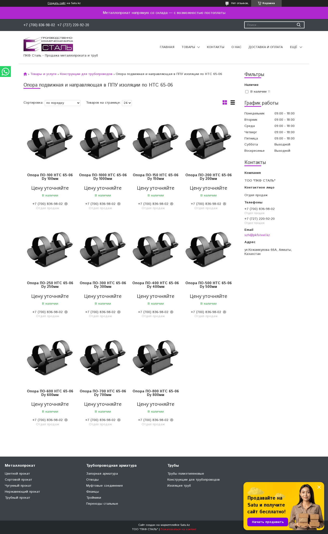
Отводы (92, 479)
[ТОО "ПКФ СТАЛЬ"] (48, 44)
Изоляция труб (179, 485)
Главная (167, 47)
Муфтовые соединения (104, 485)
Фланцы (92, 491)
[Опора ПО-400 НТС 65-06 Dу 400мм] (156, 249)
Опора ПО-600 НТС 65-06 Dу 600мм (50, 393)
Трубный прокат (17, 497)
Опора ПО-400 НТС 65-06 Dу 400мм (155, 285)
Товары (188, 47)
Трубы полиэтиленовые (185, 473)
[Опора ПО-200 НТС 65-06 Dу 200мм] (208, 141)
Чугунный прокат (18, 485)
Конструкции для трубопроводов (86, 74)
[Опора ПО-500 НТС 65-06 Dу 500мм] (208, 249)
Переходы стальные (102, 503)
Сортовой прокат (18, 479)
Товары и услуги (43, 74)
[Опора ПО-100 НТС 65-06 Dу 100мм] (50, 141)
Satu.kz (185, 525)
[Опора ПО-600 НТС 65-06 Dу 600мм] (50, 358)
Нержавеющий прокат (22, 491)
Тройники (93, 497)
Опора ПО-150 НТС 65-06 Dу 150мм (155, 177)
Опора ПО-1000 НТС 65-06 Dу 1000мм (103, 177)
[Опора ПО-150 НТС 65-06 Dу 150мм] (156, 141)
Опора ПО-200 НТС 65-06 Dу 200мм (208, 177)
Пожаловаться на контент (178, 529)
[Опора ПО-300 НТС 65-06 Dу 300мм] (103, 249)
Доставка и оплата (266, 47)
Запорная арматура (102, 473)
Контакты (215, 47)
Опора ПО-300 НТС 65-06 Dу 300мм (103, 285)
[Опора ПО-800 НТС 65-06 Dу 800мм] (156, 358)
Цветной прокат (17, 473)
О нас (236, 47)
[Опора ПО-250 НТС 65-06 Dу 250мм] (50, 249)
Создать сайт (57, 3)
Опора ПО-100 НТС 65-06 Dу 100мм (50, 177)
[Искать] (298, 25)
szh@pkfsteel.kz (257, 235)
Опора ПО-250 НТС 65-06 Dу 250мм (50, 285)
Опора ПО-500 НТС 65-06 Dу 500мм (208, 285)
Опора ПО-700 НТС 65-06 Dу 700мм (103, 393)
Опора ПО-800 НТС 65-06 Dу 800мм (156, 393)
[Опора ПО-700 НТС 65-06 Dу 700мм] (103, 358)
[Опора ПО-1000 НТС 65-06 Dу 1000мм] (103, 141)
